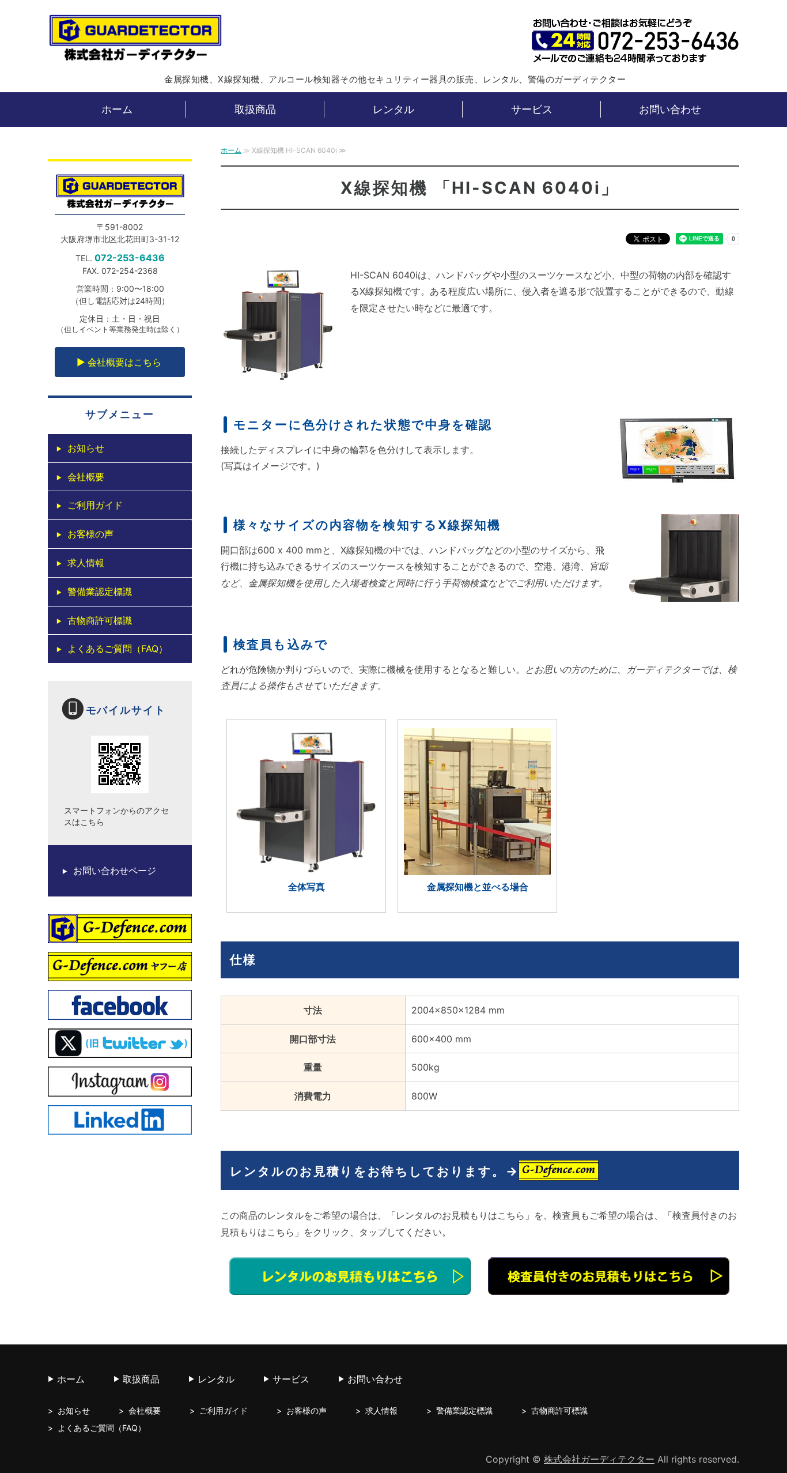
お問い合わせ (670, 109)
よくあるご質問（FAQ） (117, 648)
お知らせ (85, 448)
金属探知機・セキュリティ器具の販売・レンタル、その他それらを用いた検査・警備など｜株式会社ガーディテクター (135, 39)
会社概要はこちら (124, 362)
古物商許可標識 (99, 620)
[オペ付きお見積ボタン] (608, 1286)
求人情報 (85, 562)
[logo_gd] (120, 934)
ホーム (117, 109)
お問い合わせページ (114, 870)
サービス (532, 109)
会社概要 (85, 477)
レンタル (393, 109)
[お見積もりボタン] (350, 1286)
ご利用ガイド (95, 505)
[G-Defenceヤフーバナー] (120, 973)
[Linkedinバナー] (120, 1126)
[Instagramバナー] (120, 1088)
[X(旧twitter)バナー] (120, 1050)
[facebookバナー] (120, 1011)
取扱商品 (255, 109)
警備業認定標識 (99, 591)
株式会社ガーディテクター (599, 1459)
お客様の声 (90, 534)
